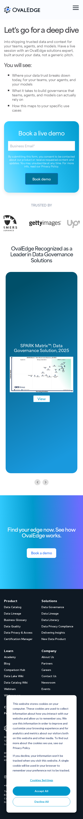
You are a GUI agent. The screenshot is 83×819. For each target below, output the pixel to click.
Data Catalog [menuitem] (12, 607)
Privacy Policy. (50, 166)
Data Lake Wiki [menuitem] (13, 676)
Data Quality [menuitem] (12, 626)
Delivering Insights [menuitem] (53, 632)
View (41, 398)
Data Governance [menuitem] (53, 607)
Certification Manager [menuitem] (18, 639)
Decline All (41, 801)
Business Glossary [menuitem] (15, 620)
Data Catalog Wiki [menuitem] (16, 682)
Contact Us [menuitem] (49, 676)
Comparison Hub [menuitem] (14, 670)
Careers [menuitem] (46, 670)
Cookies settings (41, 780)
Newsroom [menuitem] (48, 682)
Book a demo (41, 552)
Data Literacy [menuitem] (50, 620)
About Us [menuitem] (48, 657)
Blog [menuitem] (7, 663)
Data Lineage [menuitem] (12, 613)
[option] (39, 223)
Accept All (41, 791)
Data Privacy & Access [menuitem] (18, 632)
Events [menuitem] (46, 689)
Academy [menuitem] (10, 657)
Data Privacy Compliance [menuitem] (57, 626)
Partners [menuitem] (47, 663)
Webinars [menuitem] (10, 689)
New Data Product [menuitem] (54, 639)
